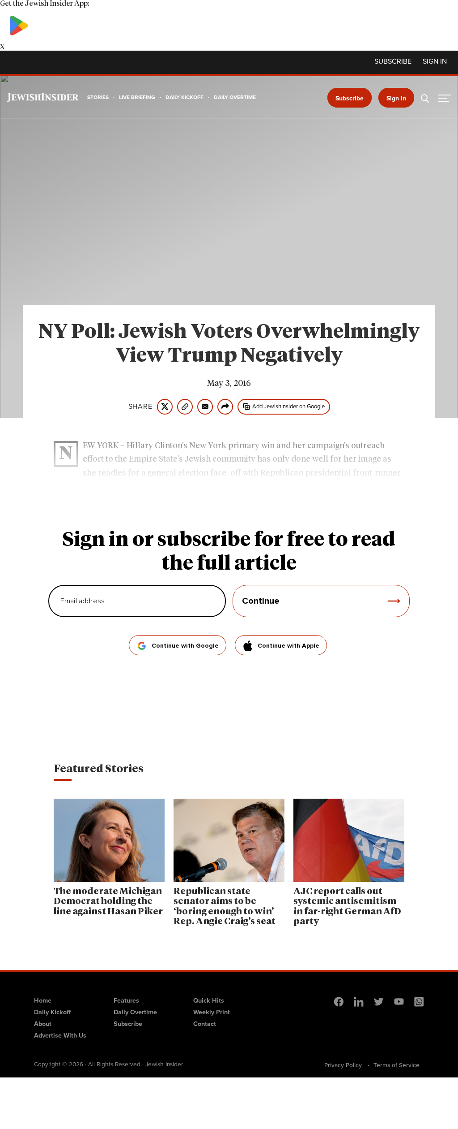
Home (42, 1000)
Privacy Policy (343, 1064)
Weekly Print (211, 1012)
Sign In (396, 98)
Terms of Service (396, 1064)
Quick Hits (208, 1000)
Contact (204, 1024)
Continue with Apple (288, 646)
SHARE (140, 406)
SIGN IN (435, 61)
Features (126, 1000)
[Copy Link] (185, 407)
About (42, 1024)
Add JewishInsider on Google (288, 406)
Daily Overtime (135, 1012)
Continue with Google (185, 646)
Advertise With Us (60, 1035)
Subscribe (392, 61)
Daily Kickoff (52, 1012)
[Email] (205, 407)
